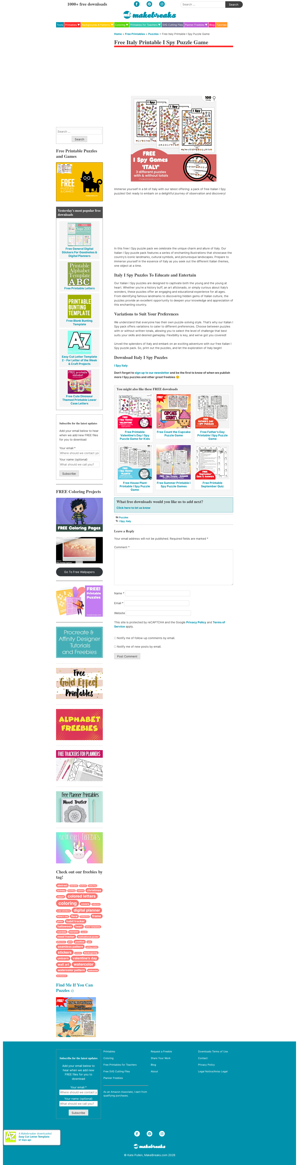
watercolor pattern (71, 970)
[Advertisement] (173, 72)
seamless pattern (70, 946)
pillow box (61, 942)
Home (118, 34)
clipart (60, 896)
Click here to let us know (133, 507)
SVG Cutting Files (172, 24)
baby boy (92, 886)
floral (74, 916)
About (154, 1071)
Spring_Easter (92, 947)
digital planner (87, 910)
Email (118, 603)
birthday (61, 890)
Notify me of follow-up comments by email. (146, 638)
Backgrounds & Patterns (96, 24)
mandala (61, 932)
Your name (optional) (73, 459)
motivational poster (88, 936)
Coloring (120, 24)
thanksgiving (90, 953)
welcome (93, 970)
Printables (71, 24)
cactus (80, 890)
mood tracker (66, 936)
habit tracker (75, 921)
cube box (96, 904)
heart (78, 926)
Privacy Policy (196, 622)
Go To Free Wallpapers (79, 572)
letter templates (92, 927)
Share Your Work (161, 1058)
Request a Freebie (161, 1051)
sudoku (78, 953)
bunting (71, 891)
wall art (63, 964)
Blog (212, 24)
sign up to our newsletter (152, 372)
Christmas (94, 890)
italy (128, 521)
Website (119, 613)
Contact (203, 1058)
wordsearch (61, 976)
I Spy (122, 521)
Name (119, 593)
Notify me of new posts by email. (139, 646)
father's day (62, 916)
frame (96, 916)
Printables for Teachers (143, 24)
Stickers (65, 952)
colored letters (82, 896)
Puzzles (153, 34)
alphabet (73, 886)
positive (79, 941)
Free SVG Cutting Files (116, 1071)
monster (74, 931)
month (84, 932)
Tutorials (221, 24)
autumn (83, 886)
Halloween (64, 926)
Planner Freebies (194, 24)
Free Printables (135, 34)
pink (70, 942)
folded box (84, 917)
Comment (122, 547)
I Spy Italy (121, 365)
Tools (60, 24)
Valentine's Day (85, 958)
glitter (60, 921)
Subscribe (69, 473)
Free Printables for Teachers (120, 1064)
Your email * (67, 448)
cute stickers (63, 911)
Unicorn (63, 958)
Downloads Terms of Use (213, 1051)
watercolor (83, 964)
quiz (89, 942)
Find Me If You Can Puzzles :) (74, 987)
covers (85, 903)
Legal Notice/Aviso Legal (213, 1071)
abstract (62, 885)
